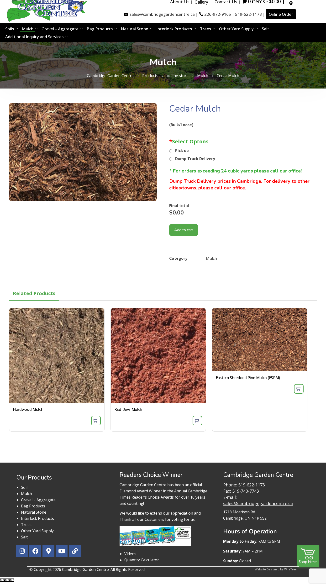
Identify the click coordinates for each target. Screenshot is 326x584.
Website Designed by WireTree (276, 569)
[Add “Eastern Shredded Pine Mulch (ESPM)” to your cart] (299, 389)
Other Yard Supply (236, 28)
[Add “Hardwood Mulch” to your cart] (96, 420)
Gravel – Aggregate (60, 28)
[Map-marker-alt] (48, 551)
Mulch (27, 28)
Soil (24, 487)
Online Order (281, 14)
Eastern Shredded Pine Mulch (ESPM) (248, 377)
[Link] (75, 551)
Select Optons (189, 141)
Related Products (34, 293)
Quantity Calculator (141, 560)
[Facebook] (35, 551)
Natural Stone (134, 28)
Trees (205, 28)
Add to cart (183, 230)
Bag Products (100, 28)
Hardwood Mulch (28, 409)
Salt (265, 28)
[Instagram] (22, 551)
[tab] (34, 293)
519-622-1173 (248, 14)
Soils (9, 28)
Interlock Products (174, 28)
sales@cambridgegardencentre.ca (162, 14)
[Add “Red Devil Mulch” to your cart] (197, 420)
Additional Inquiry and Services (34, 36)
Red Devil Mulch (128, 409)
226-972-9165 (217, 14)
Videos (130, 553)
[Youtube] (62, 551)
